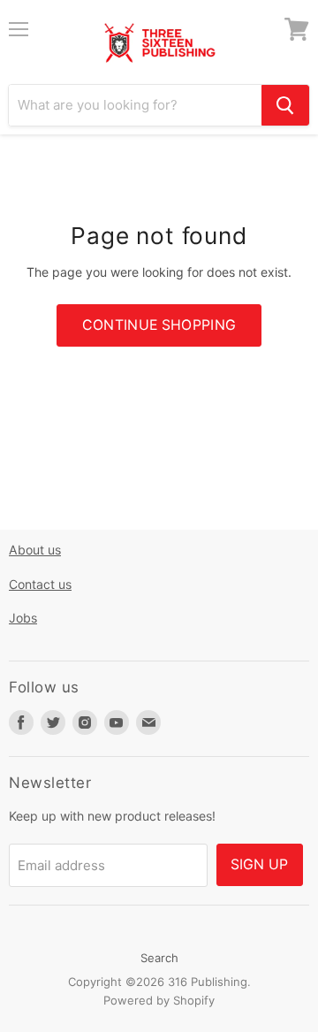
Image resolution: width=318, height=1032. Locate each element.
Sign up (260, 864)
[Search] (285, 105)
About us (35, 549)
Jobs (23, 617)
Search (159, 958)
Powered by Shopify (159, 1000)
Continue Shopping (159, 325)
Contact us (40, 584)
